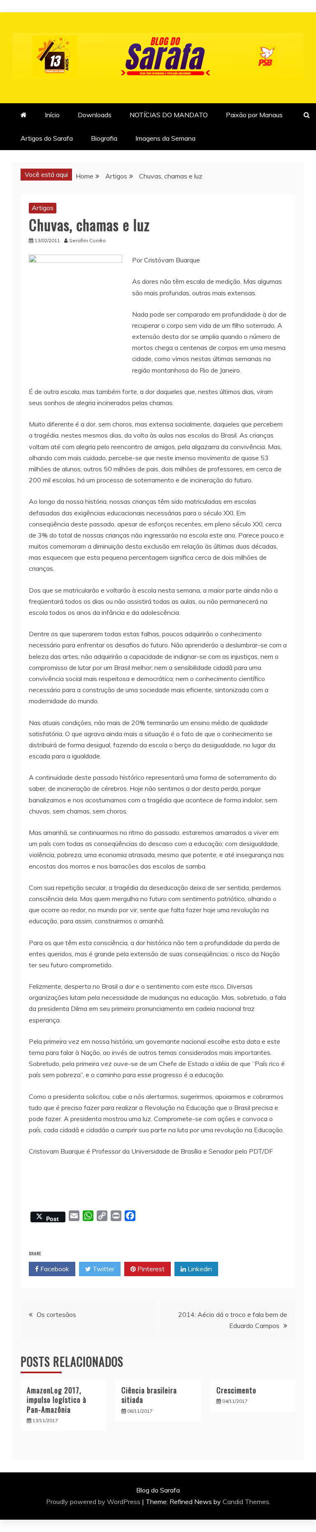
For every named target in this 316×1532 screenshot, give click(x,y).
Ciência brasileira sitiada (149, 1395)
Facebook (54, 1269)
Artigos (42, 208)
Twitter (102, 1269)
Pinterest (150, 1269)
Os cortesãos (56, 1314)
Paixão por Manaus (254, 115)
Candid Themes (246, 1501)
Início (52, 115)
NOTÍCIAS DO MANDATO (169, 115)
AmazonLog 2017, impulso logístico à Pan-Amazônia (56, 1400)
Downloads (95, 115)
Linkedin (199, 1269)
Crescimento (236, 1390)
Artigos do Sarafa (47, 138)
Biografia (104, 138)
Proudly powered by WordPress (94, 1501)
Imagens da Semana (165, 138)
